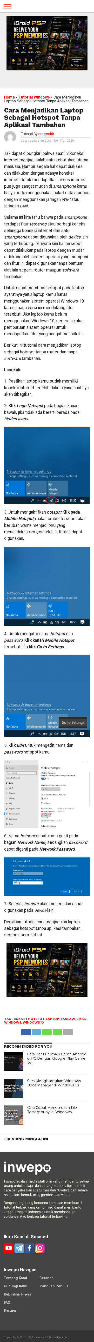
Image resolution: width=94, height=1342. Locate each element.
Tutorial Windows (34, 97)
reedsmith (46, 134)
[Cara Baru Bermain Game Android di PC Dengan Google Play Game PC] (13, 1061)
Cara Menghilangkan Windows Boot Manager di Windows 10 (54, 1083)
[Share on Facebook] (26, 1031)
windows (12, 1022)
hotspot (36, 1019)
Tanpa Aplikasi (73, 1019)
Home (9, 97)
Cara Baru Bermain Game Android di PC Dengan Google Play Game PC (56, 1058)
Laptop (52, 1019)
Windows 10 (33, 1022)
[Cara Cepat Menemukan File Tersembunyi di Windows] (13, 1115)
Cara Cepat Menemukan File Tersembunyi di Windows (52, 1109)
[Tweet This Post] (36, 1031)
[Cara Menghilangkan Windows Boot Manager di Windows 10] (13, 1088)
